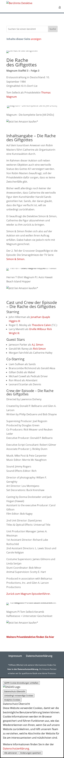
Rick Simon (39, 348)
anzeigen (36, 39)
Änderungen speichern (30, 752)
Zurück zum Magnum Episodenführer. (28, 593)
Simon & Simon (15, 259)
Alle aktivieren (10, 752)
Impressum (15, 656)
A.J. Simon (37, 344)
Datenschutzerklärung (39, 656)
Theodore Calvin (41, 325)
